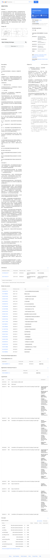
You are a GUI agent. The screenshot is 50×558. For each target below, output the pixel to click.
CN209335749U (5, 344)
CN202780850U (5, 326)
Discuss (33, 60)
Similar (35, 16)
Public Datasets (24, 556)
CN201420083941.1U (6, 363)
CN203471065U (5, 334)
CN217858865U (5, 293)
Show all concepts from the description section (11, 548)
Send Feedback (16, 556)
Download (40, 520)
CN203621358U (5, 339)
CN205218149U (5, 311)
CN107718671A (5, 276)
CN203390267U (5, 341)
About (10, 556)
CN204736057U (5, 301)
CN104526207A (5, 272)
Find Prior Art (44, 15)
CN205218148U (5, 296)
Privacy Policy (35, 556)
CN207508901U (5, 324)
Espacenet (40, 59)
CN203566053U (5, 331)
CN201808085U (5, 351)
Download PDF (37, 15)
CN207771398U (5, 321)
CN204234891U (5, 336)
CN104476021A (5, 349)
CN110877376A (5, 329)
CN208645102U (5, 316)
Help (40, 556)
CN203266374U (5, 291)
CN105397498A (5, 308)
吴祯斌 (37, 21)
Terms (29, 556)
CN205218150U (5, 319)
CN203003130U (5, 303)
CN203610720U (5, 298)
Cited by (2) (36, 54)
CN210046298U (5, 306)
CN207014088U (5, 346)
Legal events (41, 54)
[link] (3, 525)
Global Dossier (45, 59)
